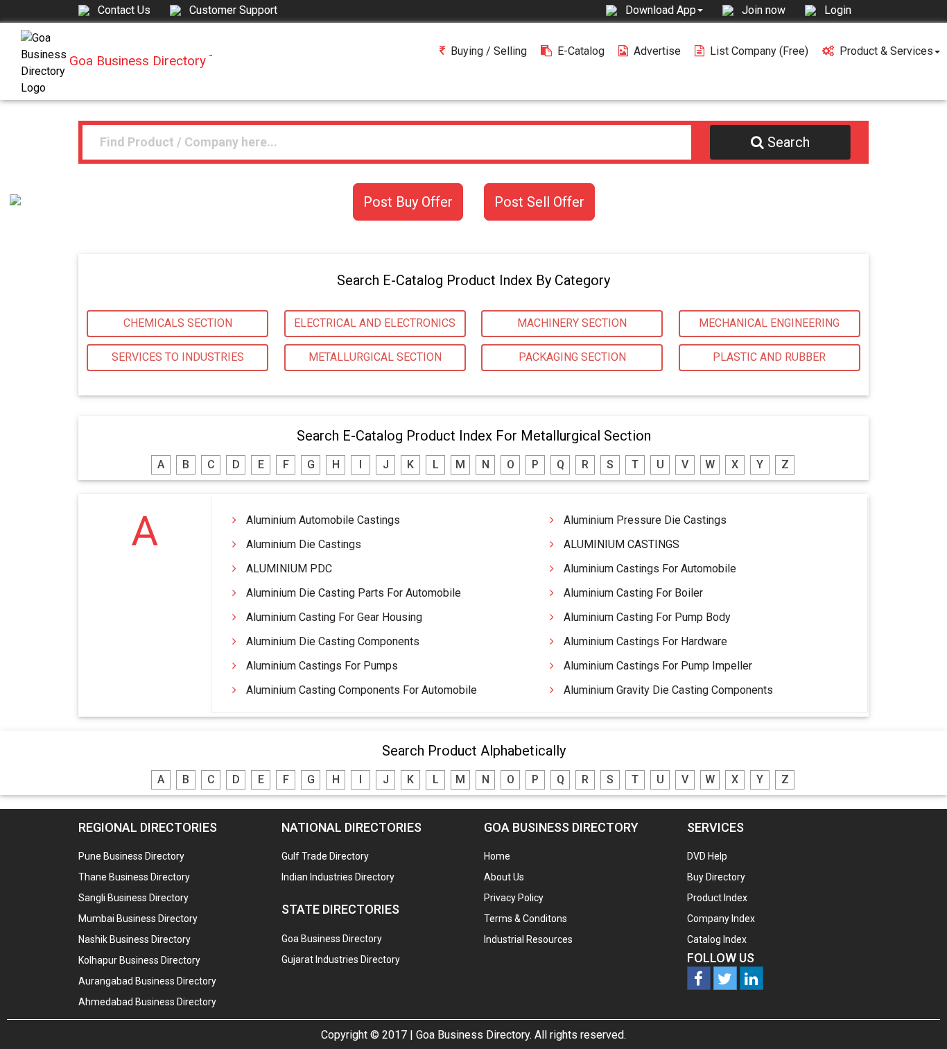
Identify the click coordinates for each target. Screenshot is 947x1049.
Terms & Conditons (525, 918)
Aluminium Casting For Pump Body (647, 617)
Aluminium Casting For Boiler (633, 592)
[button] (664, 9)
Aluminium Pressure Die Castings (645, 520)
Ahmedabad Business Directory (147, 1001)
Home (497, 856)
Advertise (657, 51)
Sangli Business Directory (133, 897)
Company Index (721, 918)
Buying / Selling (489, 51)
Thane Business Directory (134, 876)
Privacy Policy (514, 897)
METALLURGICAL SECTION (375, 357)
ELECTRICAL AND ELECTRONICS (374, 323)
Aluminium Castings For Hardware (645, 641)
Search (788, 142)
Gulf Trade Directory (325, 856)
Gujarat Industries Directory (340, 959)
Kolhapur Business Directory (139, 960)
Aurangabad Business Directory (147, 981)
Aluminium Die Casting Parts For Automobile (353, 592)
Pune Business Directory (131, 856)
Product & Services (886, 51)
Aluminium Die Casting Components (332, 641)
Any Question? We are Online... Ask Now (915, 1016)
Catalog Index (717, 939)
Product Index (717, 897)
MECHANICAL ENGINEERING (769, 323)
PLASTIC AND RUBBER (769, 357)
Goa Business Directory (331, 938)
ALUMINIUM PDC (289, 568)
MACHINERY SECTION (572, 323)
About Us (504, 876)
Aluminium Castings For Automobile (650, 568)
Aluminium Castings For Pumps (322, 665)
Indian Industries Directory (337, 876)
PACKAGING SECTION (572, 357)
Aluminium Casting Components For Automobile (361, 690)
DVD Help (707, 856)
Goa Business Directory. (474, 1034)
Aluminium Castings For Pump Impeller (658, 665)
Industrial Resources (528, 939)
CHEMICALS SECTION (177, 323)
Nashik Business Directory (134, 939)
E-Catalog (581, 51)
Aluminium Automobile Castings (323, 520)
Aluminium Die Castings (303, 544)
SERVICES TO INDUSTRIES (178, 357)
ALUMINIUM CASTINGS (621, 544)
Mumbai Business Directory (138, 918)
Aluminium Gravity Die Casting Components (668, 690)
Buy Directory (716, 876)
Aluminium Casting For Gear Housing (334, 617)
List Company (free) (759, 51)
